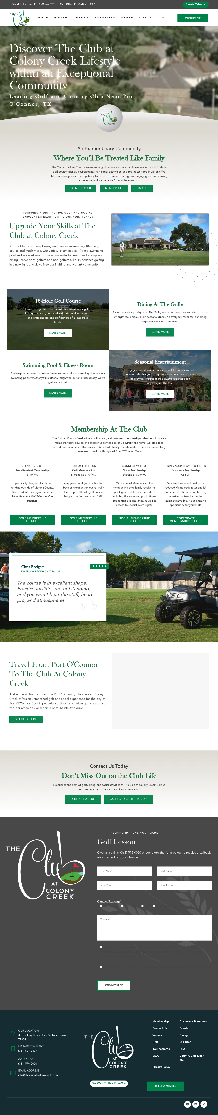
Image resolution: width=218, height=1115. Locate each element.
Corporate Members (193, 1021)
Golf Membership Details (32, 520)
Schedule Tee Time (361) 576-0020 (33, 4)
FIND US (142, 188)
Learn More (58, 333)
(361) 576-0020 (27, 1064)
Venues (81, 17)
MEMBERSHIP (113, 188)
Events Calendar (196, 4)
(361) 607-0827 (27, 1051)
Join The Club (81, 188)
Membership (193, 18)
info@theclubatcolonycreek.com (38, 1075)
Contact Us (152, 17)
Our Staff (186, 1042)
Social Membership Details (134, 520)
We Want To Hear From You (109, 1083)
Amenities (105, 17)
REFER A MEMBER (165, 1086)
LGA (182, 1049)
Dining (61, 17)
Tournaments (161, 1049)
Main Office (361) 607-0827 (77, 4)
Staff (127, 17)
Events (184, 1028)
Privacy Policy (161, 1067)
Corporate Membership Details (186, 520)
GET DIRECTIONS (26, 719)
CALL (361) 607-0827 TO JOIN (128, 799)
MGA (155, 1056)
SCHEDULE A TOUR (83, 799)
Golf (43, 17)
